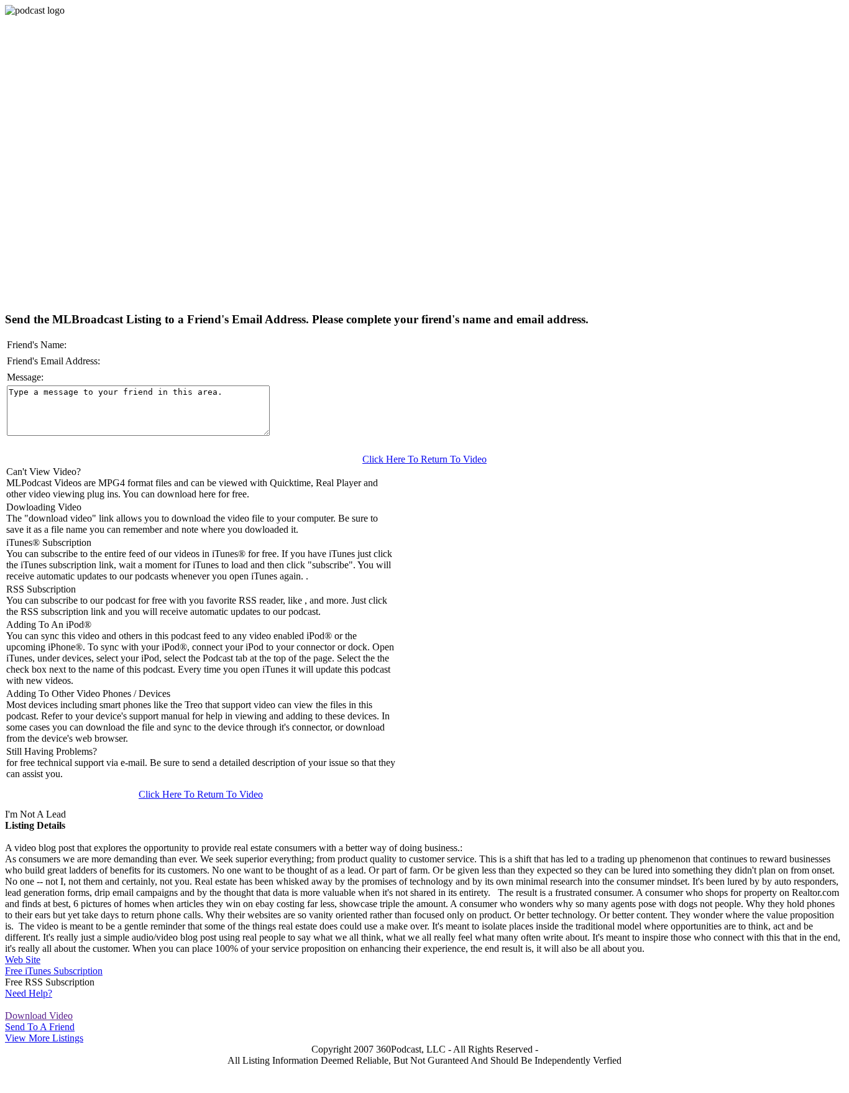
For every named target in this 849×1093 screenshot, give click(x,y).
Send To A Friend (40, 1027)
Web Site (22, 959)
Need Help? (28, 993)
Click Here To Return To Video (424, 459)
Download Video (39, 1015)
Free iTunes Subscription (54, 971)
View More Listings (44, 1038)
